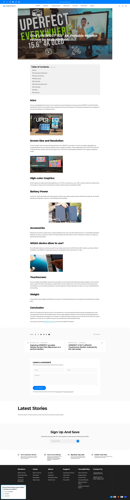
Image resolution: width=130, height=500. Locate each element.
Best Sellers (36, 477)
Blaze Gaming (22, 472)
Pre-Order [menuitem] (75, 5)
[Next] (81, 2)
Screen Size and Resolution (40, 73)
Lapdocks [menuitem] (45, 5)
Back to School (37, 472)
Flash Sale (36, 475)
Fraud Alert (66, 480)
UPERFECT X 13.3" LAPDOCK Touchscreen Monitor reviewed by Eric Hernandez (82, 347)
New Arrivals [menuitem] (66, 5)
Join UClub (66, 477)
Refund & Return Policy (82, 483)
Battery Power (37, 78)
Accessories (37, 81)
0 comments (97, 334)
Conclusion (36, 92)
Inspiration (51, 475)
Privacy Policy (59, 391)
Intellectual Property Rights (83, 487)
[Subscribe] (77, 441)
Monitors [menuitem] (38, 5)
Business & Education (21, 480)
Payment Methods (83, 480)
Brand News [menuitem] (84, 5)
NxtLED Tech (51, 480)
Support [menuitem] (92, 5)
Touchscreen (37, 86)
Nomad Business (22, 475)
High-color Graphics (39, 75)
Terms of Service (67, 391)
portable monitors (48, 321)
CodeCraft (20, 477)
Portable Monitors (53, 477)
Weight (35, 89)
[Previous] (48, 2)
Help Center (66, 475)
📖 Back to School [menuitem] (55, 5)
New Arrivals (36, 480)
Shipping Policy (82, 475)
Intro (35, 70)
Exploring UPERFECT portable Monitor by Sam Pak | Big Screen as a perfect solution (45, 347)
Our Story (50, 472)
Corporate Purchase (68, 472)
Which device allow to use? (40, 84)
